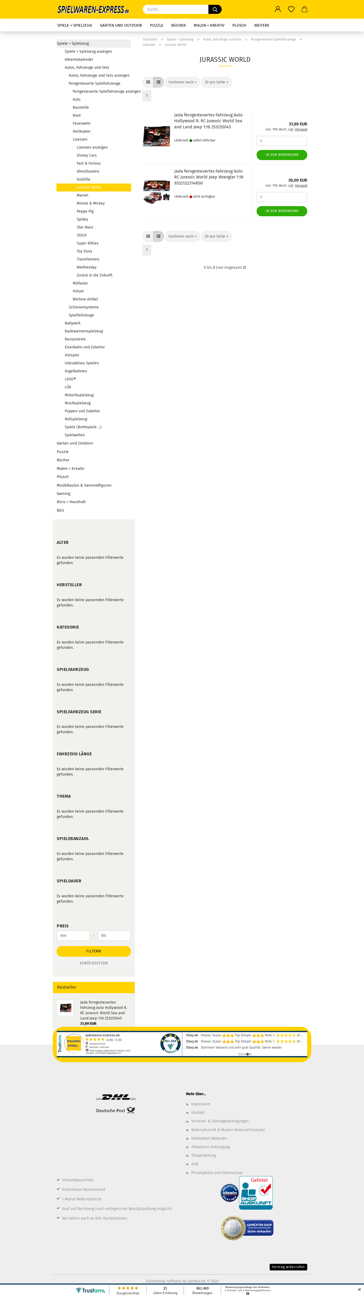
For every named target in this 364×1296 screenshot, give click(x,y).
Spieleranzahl (73, 838)
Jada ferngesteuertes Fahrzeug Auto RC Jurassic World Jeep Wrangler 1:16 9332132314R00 (209, 177)
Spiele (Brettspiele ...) (83, 427)
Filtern (93, 951)
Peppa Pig (85, 211)
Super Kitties (88, 243)
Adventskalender (79, 59)
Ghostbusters (88, 171)
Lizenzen (80, 139)
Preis (63, 925)
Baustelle (81, 107)
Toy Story (84, 251)
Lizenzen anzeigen (92, 147)
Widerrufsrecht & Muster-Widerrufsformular (228, 1130)
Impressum (200, 1104)
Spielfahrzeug (73, 669)
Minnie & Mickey (91, 203)
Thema (64, 796)
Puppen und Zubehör (82, 411)
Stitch (82, 235)
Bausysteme (75, 339)
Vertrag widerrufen (288, 1267)
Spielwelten (75, 435)
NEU (60, 510)
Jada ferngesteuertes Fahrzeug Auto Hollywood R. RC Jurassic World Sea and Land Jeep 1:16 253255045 (208, 121)
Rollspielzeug (76, 419)
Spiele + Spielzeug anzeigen (88, 51)
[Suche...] (215, 9)
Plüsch (239, 25)
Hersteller (69, 584)
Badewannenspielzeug (84, 331)
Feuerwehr (82, 123)
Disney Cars (87, 155)
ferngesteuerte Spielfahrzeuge (94, 83)
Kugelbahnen (76, 371)
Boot (77, 115)
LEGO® (70, 379)
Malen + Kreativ (209, 25)
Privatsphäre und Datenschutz (216, 1173)
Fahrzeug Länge (74, 753)
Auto (76, 99)
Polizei (78, 291)
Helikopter (82, 131)
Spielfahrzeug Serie (79, 711)
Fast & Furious (89, 163)
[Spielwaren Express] (96, 9)
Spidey (82, 219)
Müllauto (80, 283)
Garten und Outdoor (121, 25)
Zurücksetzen (94, 963)
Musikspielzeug (78, 403)
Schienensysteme (84, 307)
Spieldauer (69, 880)
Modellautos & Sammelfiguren (84, 485)
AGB (194, 1164)
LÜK (68, 387)
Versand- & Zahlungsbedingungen (220, 1121)
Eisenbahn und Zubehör (85, 347)
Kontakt (197, 1112)
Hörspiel (72, 355)
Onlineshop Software (163, 1281)
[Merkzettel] (291, 9)
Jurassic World (89, 187)
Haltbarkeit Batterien (209, 1138)
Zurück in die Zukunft (94, 275)
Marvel (82, 195)
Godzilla (83, 179)
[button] (278, 9)
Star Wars (85, 227)
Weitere (261, 25)
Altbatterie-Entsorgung (210, 1147)
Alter (63, 542)
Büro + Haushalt (71, 501)
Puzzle (156, 25)
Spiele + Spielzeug (74, 25)
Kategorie (68, 627)
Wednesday (86, 267)
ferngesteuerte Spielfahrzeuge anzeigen (102, 91)
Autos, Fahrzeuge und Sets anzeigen (99, 75)
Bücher (178, 25)
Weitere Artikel (85, 299)
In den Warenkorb (282, 155)
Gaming (63, 493)
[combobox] (182, 82)
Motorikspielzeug (79, 395)
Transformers (88, 259)
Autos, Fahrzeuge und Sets (87, 67)
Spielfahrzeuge (81, 315)
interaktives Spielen (82, 363)
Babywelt (72, 323)
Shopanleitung (203, 1155)
